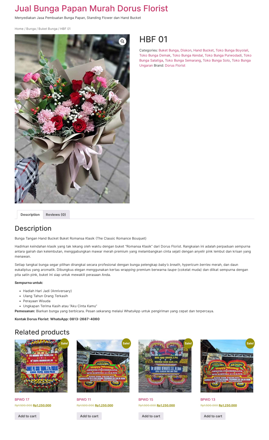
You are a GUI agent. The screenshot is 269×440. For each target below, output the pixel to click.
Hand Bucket (203, 50)
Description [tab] (30, 214)
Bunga (31, 29)
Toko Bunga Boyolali (232, 50)
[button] (122, 41)
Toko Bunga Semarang (183, 60)
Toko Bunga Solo (216, 60)
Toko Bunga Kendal (187, 55)
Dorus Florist (175, 65)
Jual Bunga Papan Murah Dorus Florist (91, 8)
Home (19, 29)
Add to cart (27, 416)
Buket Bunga (47, 29)
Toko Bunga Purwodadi (223, 55)
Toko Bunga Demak (154, 55)
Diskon (186, 50)
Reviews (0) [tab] (56, 214)
